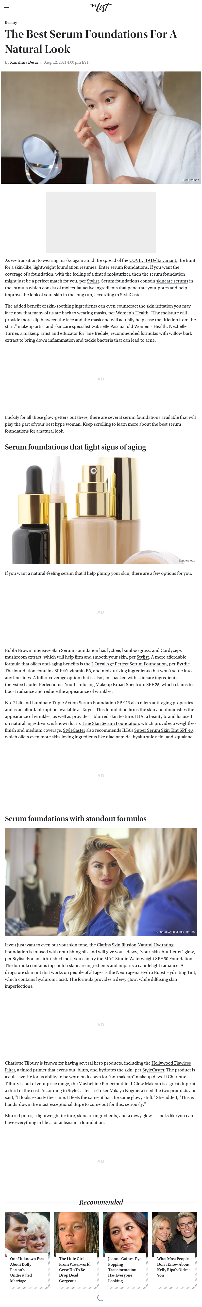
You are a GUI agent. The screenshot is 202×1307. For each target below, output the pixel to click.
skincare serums (172, 281)
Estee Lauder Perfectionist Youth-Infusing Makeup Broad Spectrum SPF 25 (85, 684)
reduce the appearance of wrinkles (78, 691)
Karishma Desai (24, 62)
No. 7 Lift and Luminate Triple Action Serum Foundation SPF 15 (67, 702)
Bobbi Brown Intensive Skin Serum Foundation (51, 650)
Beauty (11, 23)
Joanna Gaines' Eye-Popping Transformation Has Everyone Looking (125, 1269)
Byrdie (183, 664)
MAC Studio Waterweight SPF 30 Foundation (148, 958)
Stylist (93, 281)
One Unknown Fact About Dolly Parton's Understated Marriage (27, 1269)
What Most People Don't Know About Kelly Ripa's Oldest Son (173, 1267)
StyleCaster (131, 294)
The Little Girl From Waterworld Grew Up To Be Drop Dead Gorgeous (74, 1269)
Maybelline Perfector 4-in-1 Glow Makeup (120, 1083)
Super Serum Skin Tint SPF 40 (163, 730)
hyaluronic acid (148, 737)
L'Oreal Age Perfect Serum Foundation (129, 664)
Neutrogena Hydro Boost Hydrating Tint (155, 972)
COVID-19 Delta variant (152, 260)
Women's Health (132, 313)
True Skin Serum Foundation (110, 723)
